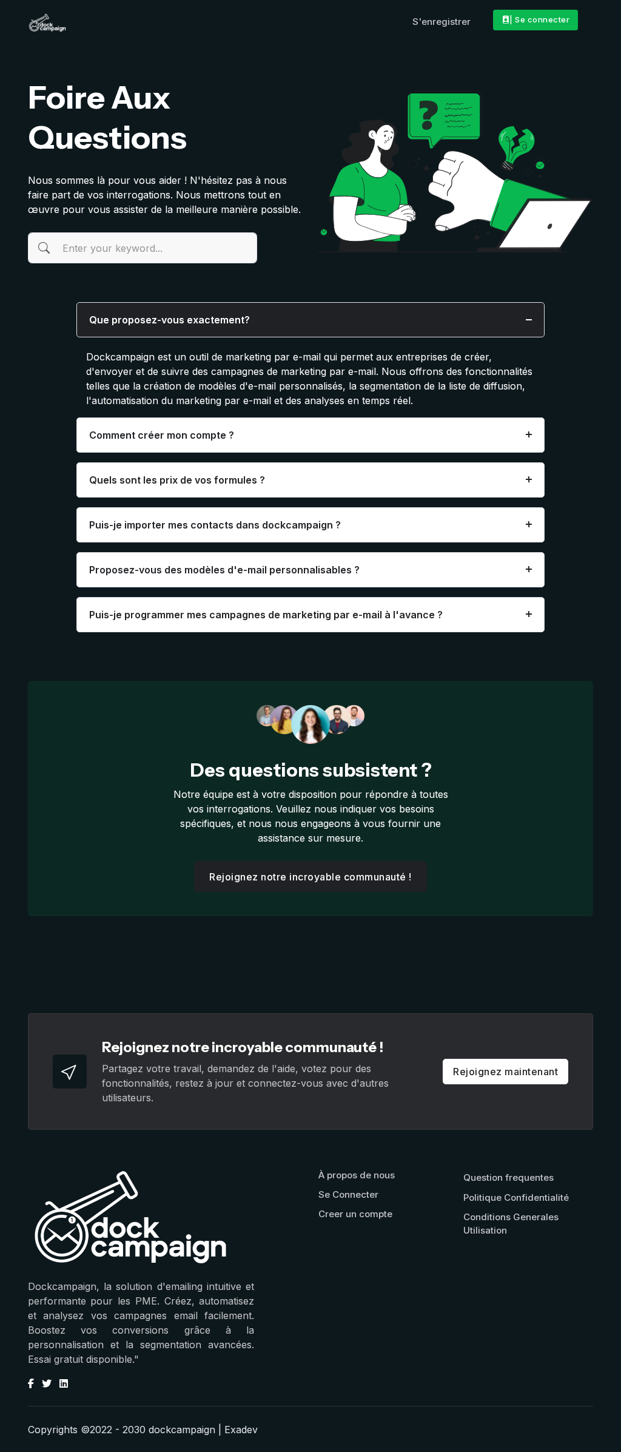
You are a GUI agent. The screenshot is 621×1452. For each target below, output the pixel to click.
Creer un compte (355, 1214)
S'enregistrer (441, 21)
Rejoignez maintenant (505, 1071)
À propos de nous (356, 1175)
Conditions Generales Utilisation (511, 1224)
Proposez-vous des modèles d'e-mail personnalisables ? (224, 570)
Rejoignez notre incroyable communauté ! (310, 877)
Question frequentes (508, 1177)
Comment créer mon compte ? (161, 435)
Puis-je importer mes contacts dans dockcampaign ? (215, 525)
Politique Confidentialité (516, 1197)
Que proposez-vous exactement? (169, 320)
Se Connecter (348, 1194)
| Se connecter (539, 19)
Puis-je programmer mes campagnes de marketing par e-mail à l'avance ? (266, 615)
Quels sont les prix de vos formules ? (177, 480)
